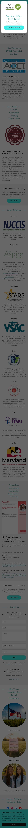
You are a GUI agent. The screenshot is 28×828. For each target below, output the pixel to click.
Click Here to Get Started (14, 27)
